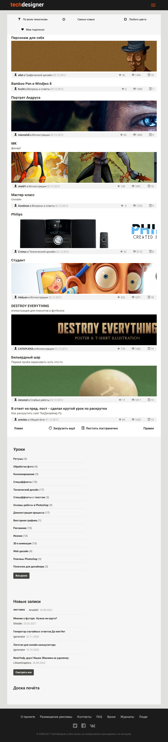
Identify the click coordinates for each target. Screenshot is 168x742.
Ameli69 (34, 610)
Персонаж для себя (27, 38)
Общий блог (37, 419)
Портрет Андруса (25, 97)
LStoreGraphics (22, 662)
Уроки (111, 717)
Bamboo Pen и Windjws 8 (31, 84)
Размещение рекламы (56, 717)
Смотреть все (24, 672)
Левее (18, 428)
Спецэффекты (25, 481)
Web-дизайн (22, 551)
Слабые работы (40, 400)
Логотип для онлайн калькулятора (34, 644)
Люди (143, 717)
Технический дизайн (42, 251)
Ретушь (20, 458)
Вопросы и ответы (38, 89)
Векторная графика (27, 520)
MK (14, 143)
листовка (19, 609)
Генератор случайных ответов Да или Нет (39, 631)
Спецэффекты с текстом (31, 497)
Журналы (127, 717)
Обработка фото (25, 466)
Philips (17, 214)
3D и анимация (25, 543)
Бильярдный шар (25, 357)
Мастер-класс (23, 195)
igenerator (19, 636)
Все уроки (21, 575)
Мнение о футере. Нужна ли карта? (35, 618)
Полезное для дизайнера (30, 566)
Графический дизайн (39, 75)
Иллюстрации (41, 134)
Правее (148, 428)
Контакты (84, 717)
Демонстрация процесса (31, 512)
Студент (18, 260)
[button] (32, 19)
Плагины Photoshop (27, 558)
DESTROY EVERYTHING (30, 306)
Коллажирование (26, 474)
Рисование (22, 528)
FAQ (99, 717)
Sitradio (18, 623)
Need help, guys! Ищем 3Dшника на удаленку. (41, 657)
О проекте (28, 717)
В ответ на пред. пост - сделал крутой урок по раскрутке (59, 408)
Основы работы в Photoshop (32, 505)
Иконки (20, 535)
